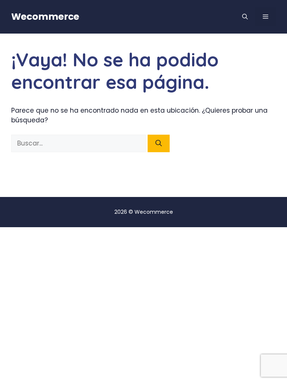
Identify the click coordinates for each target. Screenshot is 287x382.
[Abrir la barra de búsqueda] (245, 16)
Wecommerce (45, 16)
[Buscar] (159, 144)
